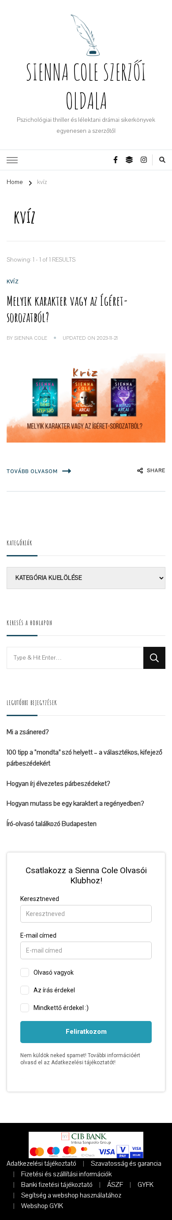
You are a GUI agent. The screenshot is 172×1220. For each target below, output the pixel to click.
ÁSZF (115, 1184)
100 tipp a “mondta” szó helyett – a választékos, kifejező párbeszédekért (84, 758)
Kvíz (13, 281)
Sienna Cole (30, 338)
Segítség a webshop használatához (71, 1195)
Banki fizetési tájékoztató (57, 1184)
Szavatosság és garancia (126, 1163)
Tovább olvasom (32, 471)
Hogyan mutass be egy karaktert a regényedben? (75, 803)
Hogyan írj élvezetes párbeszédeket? (58, 783)
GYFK (145, 1184)
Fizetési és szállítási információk (66, 1174)
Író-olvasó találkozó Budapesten (52, 823)
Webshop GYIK (42, 1205)
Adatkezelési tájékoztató (41, 1163)
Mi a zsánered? (28, 732)
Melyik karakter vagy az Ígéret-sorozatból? (67, 309)
